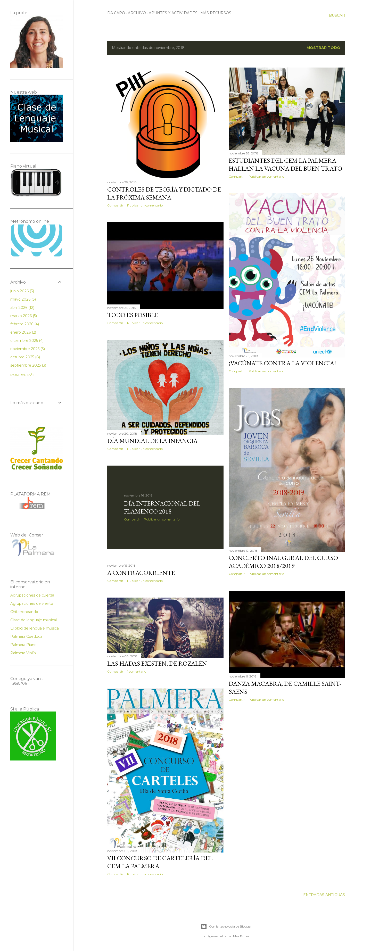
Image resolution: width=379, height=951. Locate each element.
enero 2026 (22, 332)
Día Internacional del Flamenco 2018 (162, 507)
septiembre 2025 (27, 365)
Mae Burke (241, 936)
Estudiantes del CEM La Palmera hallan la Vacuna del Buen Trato (285, 164)
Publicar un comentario (145, 205)
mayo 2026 (22, 299)
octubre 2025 (24, 357)
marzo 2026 (23, 315)
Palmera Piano (23, 644)
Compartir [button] (115, 205)
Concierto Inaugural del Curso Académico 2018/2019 (283, 562)
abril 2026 (21, 307)
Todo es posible (132, 315)
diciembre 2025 (26, 340)
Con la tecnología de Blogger (230, 926)
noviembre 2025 (27, 348)
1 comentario (136, 671)
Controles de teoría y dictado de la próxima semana (164, 193)
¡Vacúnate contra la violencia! (282, 363)
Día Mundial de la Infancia (152, 441)
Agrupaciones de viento (31, 603)
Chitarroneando (24, 611)
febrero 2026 (24, 324)
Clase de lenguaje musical (33, 620)
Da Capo (116, 13)
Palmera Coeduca (26, 636)
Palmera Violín (23, 653)
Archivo (137, 13)
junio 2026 (21, 291)
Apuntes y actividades (173, 13)
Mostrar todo (323, 47)
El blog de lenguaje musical (35, 628)
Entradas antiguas (324, 894)
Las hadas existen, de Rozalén (157, 663)
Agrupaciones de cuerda (32, 595)
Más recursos (215, 13)
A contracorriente (141, 573)
